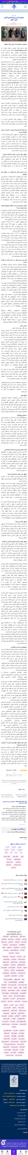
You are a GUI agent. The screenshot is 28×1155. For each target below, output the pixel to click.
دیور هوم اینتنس (13, 944)
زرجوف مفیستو (11, 990)
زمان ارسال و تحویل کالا (19, 1118)
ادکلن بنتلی (6, 1036)
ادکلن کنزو (6, 1052)
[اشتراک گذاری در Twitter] (15, 775)
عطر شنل (22, 950)
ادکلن (21, 522)
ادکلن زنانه (15, 1030)
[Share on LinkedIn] (7, 775)
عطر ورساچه (5, 956)
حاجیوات (14, 1007)
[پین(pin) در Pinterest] (10, 775)
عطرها (25, 132)
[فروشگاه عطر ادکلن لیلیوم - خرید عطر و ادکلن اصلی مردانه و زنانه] (14, 6)
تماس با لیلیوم (21, 1122)
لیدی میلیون (6, 1013)
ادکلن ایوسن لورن (14, 1041)
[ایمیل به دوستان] (12, 775)
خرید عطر (13, 867)
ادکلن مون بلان (23, 1024)
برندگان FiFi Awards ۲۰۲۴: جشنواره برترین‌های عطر (14, 919)
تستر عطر (9, 859)
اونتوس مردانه (12, 967)
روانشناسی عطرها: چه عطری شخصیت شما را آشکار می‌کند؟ (13, 902)
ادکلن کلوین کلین (7, 1030)
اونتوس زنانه (4, 967)
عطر (22, 395)
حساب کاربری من (21, 1112)
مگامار (3, 947)
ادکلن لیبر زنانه (20, 1044)
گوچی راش (10, 1016)
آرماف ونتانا (4, 985)
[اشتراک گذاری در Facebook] (18, 775)
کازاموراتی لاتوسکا (14, 993)
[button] (25, 6)
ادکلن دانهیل (15, 1049)
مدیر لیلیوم (9, 24)
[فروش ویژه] (14, 1152)
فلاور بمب (12, 1021)
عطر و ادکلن (14, 15)
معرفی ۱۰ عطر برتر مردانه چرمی (15, 906)
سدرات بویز (10, 1001)
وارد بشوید (10, 832)
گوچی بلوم (4, 1016)
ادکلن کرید (19, 967)
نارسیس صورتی (22, 1010)
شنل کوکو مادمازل (14, 950)
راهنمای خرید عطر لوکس (7, 782)
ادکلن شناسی (8, 780)
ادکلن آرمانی (22, 1047)
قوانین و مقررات (21, 1115)
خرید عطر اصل (10, 862)
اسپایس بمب (5, 1021)
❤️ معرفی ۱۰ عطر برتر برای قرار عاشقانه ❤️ (12, 893)
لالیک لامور (4, 939)
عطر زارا (10, 996)
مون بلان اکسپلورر (6, 1024)
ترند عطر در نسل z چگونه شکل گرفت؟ (13, 880)
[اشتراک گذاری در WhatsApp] (20, 775)
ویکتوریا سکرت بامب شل (19, 996)
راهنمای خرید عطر (17, 782)
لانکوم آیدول (14, 976)
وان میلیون (13, 1013)
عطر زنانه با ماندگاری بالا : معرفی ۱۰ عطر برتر (13, 911)
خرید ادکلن (8, 865)
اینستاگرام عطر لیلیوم (19, 1125)
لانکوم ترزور (7, 976)
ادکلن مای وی (6, 1047)
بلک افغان (9, 947)
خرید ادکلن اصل (17, 865)
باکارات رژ (14, 1018)
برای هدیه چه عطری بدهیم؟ (16, 915)
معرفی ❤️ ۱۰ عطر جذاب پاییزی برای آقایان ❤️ (13, 897)
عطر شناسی (14, 783)
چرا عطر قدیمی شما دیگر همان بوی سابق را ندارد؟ (12, 884)
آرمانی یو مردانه (14, 1047)
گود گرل (12, 970)
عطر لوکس (18, 862)
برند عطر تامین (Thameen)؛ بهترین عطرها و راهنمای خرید (12, 889)
